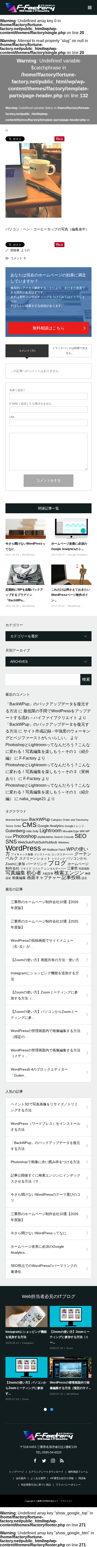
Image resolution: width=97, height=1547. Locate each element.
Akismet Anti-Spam (16, 819)
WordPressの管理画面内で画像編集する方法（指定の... (45, 1034)
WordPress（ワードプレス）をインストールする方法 (45, 1127)
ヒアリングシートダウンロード (46, 1471)
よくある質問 (38, 1478)
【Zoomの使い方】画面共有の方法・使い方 (45, 960)
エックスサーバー (62, 854)
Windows (63, 842)
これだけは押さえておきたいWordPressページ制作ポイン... (70, 595)
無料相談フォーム (78, 1471)
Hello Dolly (32, 831)
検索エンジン (69, 873)
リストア (37, 868)
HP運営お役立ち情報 (62, 1478)
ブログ (57, 863)
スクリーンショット (34, 858)
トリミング (58, 858)
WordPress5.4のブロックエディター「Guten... (39, 1072)
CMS (29, 824)
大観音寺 (47, 873)
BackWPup (39, 819)
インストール (42, 854)
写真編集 (15, 873)
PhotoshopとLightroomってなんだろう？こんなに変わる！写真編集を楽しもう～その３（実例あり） (47, 771)
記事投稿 (71, 877)
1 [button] (45, 1409)
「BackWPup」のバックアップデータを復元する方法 (45, 1146)
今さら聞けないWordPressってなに (38, 1233)
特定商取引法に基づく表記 (36, 1484)
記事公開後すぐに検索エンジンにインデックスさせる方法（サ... (45, 1178)
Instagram (28, 1342)
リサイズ (25, 868)
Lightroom (51, 830)
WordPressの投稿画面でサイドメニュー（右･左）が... (42, 943)
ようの (25, 250)
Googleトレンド (74, 826)
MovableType (71, 831)
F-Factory (27, 758)
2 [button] (51, 1409)
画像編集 (19, 878)
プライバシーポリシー (68, 1484)
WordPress (28, 554)
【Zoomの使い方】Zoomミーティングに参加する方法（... (44, 995)
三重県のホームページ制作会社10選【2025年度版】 (44, 924)
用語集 (82, 1478)
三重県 (72, 868)
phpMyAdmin (45, 836)
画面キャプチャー (44, 877)
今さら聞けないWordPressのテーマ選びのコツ (45, 1197)
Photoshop (25, 836)
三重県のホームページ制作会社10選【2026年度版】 (44, 905)
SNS (11, 841)
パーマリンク (36, 864)
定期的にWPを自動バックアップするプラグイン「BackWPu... (24, 595)
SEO (81, 836)
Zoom (69, 1348)
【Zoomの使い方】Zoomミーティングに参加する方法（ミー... (70, 1337)
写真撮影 (84, 868)
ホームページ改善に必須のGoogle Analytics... (37, 1249)
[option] (49, 1353)
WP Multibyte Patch (53, 849)
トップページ (16, 1471)
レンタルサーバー (55, 868)
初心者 (33, 873)
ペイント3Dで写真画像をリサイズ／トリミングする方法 (44, 1107)
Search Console (64, 836)
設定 (84, 878)
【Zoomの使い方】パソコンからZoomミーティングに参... (44, 1015)
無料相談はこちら (48, 328)
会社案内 (21, 1478)
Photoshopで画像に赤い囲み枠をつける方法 (45, 1162)
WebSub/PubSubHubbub (37, 842)
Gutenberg (15, 830)
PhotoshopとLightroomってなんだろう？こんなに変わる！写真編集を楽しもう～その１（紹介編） (47, 751)
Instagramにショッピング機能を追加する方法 (45, 976)
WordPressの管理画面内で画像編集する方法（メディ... (45, 1053)
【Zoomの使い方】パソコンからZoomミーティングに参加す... (25, 1388)
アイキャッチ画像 (22, 854)
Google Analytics (77, 554)
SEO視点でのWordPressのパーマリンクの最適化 (44, 1269)
